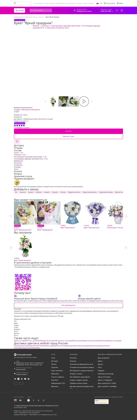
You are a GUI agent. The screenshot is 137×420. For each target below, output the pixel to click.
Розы (100, 367)
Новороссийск (26, 348)
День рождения (103, 358)
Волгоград (49, 346)
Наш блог (54, 380)
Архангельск (94, 346)
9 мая (16, 327)
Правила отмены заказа (78, 383)
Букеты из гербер (20, 341)
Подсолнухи (77, 341)
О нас (35, 3)
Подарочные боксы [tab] (74, 192)
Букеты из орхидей (114, 341)
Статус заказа (110, 3)
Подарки (101, 371)
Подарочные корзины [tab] (90, 192)
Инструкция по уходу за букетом (81, 371)
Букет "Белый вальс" (68, 227)
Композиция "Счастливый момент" (120, 227)
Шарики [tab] (30, 192)
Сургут (71, 346)
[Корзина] (121, 10)
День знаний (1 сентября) (107, 386)
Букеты (100, 364)
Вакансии (54, 386)
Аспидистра (18, 165)
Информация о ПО (58, 383)
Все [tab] (16, 192)
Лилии (16, 153)
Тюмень (42, 346)
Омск (16, 346)
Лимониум (18, 163)
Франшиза (55, 374)
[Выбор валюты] (101, 3)
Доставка (41, 3)
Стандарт (17, 110)
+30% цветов (25, 110)
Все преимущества (68, 305)
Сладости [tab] (47, 192)
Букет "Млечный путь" (92, 227)
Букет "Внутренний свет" (23, 228)
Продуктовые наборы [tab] (106, 192)
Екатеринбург (84, 346)
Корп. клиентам (70, 3)
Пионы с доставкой (34, 341)
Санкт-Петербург (63, 346)
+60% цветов (35, 110)
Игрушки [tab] (55, 192)
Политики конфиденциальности (81, 364)
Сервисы (91, 3)
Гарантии (52, 3)
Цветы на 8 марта (104, 377)
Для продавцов (60, 3)
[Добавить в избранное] (17, 141)
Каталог (21, 10)
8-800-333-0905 (21, 369)
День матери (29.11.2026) (107, 383)
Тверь (55, 346)
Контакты (79, 3)
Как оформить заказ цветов (80, 377)
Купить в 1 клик (68, 136)
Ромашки (104, 341)
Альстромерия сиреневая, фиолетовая (28, 157)
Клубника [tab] (39, 192)
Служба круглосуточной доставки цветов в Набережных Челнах (36, 405)
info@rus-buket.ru (21, 374)
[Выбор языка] (97, 3)
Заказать (68, 131)
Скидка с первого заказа (79, 380)
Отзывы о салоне (76, 374)
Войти (121, 3)
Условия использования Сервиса (82, 367)
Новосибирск (29, 346)
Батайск (37, 346)
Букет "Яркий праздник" (22, 259)
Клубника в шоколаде (106, 374)
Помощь (85, 3)
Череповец (36, 348)
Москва (76, 346)
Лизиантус (18, 155)
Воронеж (21, 346)
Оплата (47, 3)
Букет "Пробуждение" (45, 228)
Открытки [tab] (23, 192)
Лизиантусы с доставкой (64, 341)
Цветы (100, 361)
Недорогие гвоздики (48, 341)
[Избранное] (117, 10)
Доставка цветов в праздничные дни (81, 387)
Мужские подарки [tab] (120, 192)
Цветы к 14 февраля (105, 380)
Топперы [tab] (63, 192)
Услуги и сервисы (57, 377)
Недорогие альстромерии (91, 341)
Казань (101, 346)
